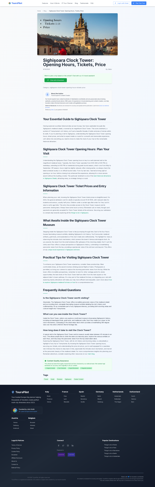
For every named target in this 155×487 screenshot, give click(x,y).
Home (39, 11)
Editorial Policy (15, 467)
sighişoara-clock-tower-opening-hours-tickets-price (67, 87)
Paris (65, 396)
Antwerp (32, 425)
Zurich (133, 396)
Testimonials (84, 3)
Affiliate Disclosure (16, 458)
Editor (52, 109)
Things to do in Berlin (110, 453)
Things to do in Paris (110, 447)
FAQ (92, 3)
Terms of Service (16, 445)
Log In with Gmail (123, 3)
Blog (76, 3)
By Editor (109, 69)
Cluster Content (78, 379)
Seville (83, 402)
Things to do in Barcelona (111, 450)
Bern (132, 402)
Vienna (15, 422)
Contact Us (14, 464)
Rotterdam (117, 399)
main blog (91, 354)
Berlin (99, 396)
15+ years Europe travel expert (28, 411)
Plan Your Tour (140, 3)
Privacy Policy (15, 448)
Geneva (133, 399)
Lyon (65, 399)
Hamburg (100, 402)
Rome (48, 396)
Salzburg (16, 425)
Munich (100, 399)
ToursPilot (22, 392)
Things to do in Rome (110, 445)
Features (45, 3)
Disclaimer (14, 454)
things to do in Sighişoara (79, 213)
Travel (46, 379)
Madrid (83, 396)
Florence (49, 399)
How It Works (55, 3)
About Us (14, 461)
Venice (49, 402)
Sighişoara (68, 379)
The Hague (117, 402)
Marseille (66, 402)
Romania (59, 379)
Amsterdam (117, 396)
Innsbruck (16, 428)
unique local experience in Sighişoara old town (64, 250)
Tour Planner (68, 3)
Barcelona (84, 399)
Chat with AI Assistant (57, 80)
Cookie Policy (15, 451)
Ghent (32, 428)
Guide (52, 379)
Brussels (32, 422)
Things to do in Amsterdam (112, 456)
